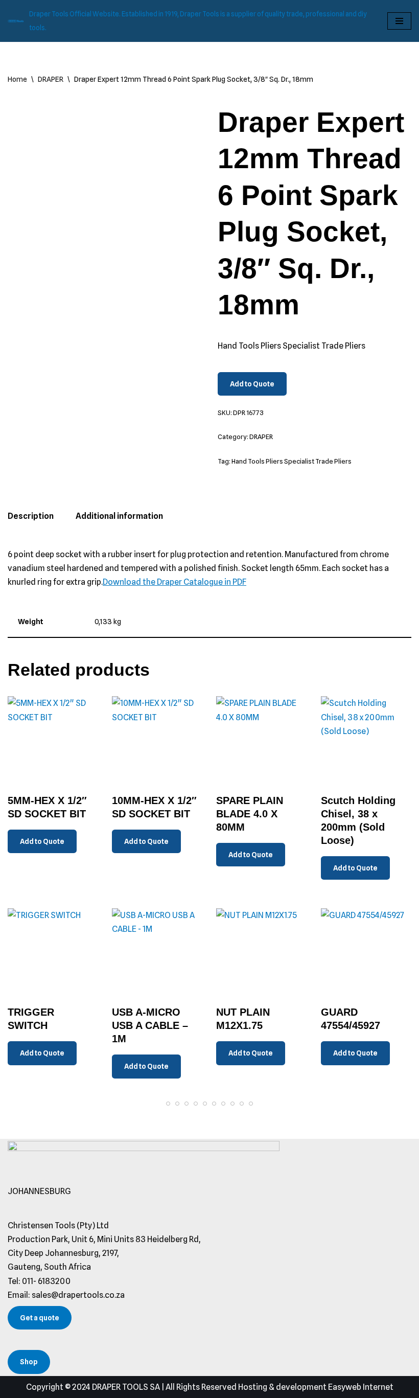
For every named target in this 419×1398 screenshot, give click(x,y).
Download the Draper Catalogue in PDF (174, 582)
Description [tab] (31, 516)
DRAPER (50, 79)
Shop (29, 1362)
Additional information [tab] (119, 516)
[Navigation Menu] (399, 21)
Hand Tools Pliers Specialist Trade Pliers (291, 461)
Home (17, 79)
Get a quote (39, 1318)
